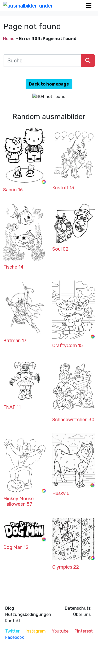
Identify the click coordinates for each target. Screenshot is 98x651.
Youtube (60, 631)
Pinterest (83, 631)
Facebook (14, 637)
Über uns (82, 614)
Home (8, 38)
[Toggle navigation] (88, 5)
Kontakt (13, 620)
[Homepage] (28, 5)
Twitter (12, 631)
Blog (9, 608)
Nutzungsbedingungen (28, 614)
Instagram (36, 631)
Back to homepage (49, 84)
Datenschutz (78, 608)
